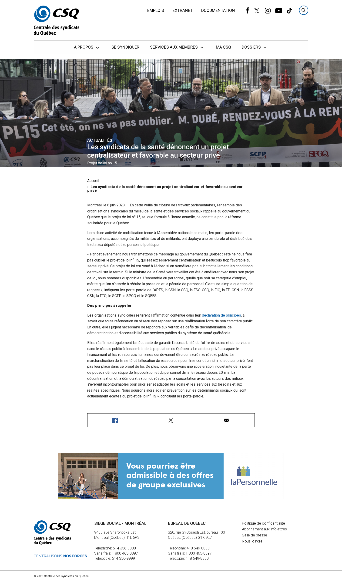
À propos (84, 47)
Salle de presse (254, 535)
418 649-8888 (198, 548)
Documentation (218, 10)
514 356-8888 (124, 548)
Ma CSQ (223, 47)
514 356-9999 (123, 558)
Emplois (155, 10)
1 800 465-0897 (125, 553)
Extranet (182, 10)
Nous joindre (252, 541)
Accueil (93, 181)
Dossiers (252, 47)
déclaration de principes (221, 315)
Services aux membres (174, 47)
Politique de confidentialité (263, 523)
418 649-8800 (197, 558)
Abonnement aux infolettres (264, 529)
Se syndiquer (125, 47)
